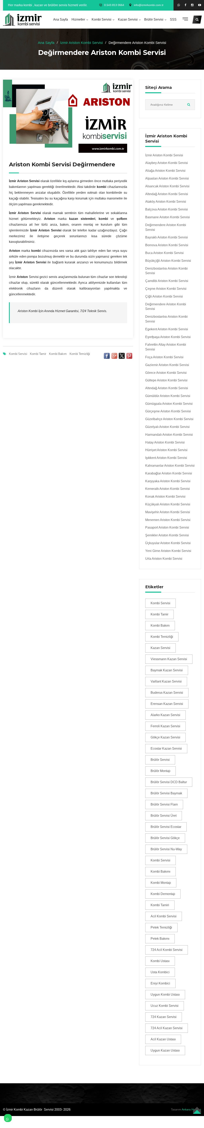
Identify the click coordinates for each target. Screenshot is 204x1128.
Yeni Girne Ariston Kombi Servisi (168, 551)
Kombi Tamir (38, 353)
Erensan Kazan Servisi (167, 703)
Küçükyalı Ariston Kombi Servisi (167, 504)
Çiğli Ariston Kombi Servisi (164, 296)
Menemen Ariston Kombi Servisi (167, 520)
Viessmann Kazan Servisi (169, 659)
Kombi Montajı (161, 882)
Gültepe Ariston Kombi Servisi (166, 380)
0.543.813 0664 (114, 5)
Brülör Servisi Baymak (166, 793)
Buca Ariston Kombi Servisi (164, 253)
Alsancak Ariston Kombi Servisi (167, 186)
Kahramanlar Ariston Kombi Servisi (170, 465)
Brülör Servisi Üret (164, 815)
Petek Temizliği (161, 927)
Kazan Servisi (128, 19)
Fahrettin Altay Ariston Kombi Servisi (165, 347)
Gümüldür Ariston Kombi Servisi (167, 396)
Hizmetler (78, 19)
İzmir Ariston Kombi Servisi (81, 43)
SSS (173, 19)
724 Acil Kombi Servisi (166, 949)
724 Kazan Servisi (164, 1017)
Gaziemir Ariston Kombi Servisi (167, 365)
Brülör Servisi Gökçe (165, 838)
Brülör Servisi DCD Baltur (169, 782)
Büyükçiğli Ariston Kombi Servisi (168, 260)
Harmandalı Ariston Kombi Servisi (169, 434)
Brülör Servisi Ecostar (166, 826)
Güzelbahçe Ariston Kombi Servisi (169, 419)
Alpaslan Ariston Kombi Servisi (167, 178)
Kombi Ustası (160, 961)
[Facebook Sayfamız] (185, 5)
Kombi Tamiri (160, 905)
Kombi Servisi (101, 19)
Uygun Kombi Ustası (165, 994)
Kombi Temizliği (80, 353)
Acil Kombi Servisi (164, 916)
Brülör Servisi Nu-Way (166, 849)
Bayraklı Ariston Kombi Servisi (166, 237)
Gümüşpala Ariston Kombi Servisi (169, 403)
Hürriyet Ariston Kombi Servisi (166, 450)
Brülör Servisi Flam (164, 804)
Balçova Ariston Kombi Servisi (166, 209)
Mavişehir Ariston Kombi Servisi (167, 512)
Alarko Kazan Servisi (165, 715)
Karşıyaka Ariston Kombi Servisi (167, 481)
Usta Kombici (160, 972)
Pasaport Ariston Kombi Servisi (167, 527)
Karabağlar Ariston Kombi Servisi (168, 473)
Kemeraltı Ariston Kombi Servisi (167, 488)
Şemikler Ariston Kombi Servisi (167, 535)
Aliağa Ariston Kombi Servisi (165, 170)
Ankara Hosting (191, 1109)
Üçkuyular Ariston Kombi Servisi (168, 543)
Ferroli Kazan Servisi (165, 726)
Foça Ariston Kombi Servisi (164, 357)
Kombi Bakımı (160, 871)
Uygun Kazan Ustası (165, 1050)
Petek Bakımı (160, 938)
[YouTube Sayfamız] (199, 5)
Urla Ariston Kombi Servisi (163, 558)
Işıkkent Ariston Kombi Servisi (166, 457)
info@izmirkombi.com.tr (149, 5)
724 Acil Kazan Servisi (166, 1028)
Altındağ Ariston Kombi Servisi (166, 194)
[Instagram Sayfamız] (192, 5)
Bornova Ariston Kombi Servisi (166, 245)
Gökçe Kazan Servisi (165, 737)
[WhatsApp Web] (179, 5)
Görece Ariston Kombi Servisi (166, 372)
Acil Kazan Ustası (163, 1039)
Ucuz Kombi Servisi (164, 1005)
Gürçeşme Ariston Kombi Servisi (168, 411)
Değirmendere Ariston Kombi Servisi (165, 227)
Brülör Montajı (160, 771)
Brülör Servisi (153, 19)
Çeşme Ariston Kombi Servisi (165, 288)
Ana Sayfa (60, 19)
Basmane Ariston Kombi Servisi (167, 217)
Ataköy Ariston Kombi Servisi (165, 201)
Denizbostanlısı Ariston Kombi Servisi (166, 271)
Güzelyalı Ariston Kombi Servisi (167, 427)
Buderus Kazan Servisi (167, 692)
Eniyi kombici (160, 983)
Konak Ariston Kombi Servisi (165, 496)
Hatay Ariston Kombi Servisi (165, 442)
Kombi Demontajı (163, 894)
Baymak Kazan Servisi (167, 670)
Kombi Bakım (58, 353)
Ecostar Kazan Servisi (166, 748)
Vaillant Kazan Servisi (166, 681)
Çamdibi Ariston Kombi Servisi (166, 281)
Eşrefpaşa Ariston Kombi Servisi (168, 337)
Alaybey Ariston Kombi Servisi (166, 163)
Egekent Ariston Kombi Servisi (166, 329)
